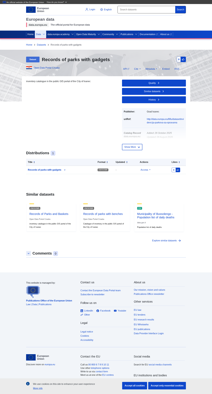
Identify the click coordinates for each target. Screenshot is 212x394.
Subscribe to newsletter (92, 294)
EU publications (142, 329)
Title (30, 162)
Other (87, 315)
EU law (137, 310)
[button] (57, 2)
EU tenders (139, 315)
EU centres (108, 375)
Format (101, 162)
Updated (120, 162)
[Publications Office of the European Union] (51, 291)
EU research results (144, 319)
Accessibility (86, 340)
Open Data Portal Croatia (47, 68)
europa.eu (50, 364)
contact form (101, 371)
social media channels (160, 364)
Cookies (84, 336)
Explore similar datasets (166, 240)
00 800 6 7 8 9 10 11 (98, 364)
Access (144, 170)
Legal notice (86, 331)
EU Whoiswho (141, 324)
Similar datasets (152, 91)
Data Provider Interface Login (149, 333)
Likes (175, 162)
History (152, 99)
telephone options (100, 368)
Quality (152, 83)
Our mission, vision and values (149, 290)
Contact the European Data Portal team (100, 290)
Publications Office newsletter (149, 294)
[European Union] (51, 357)
